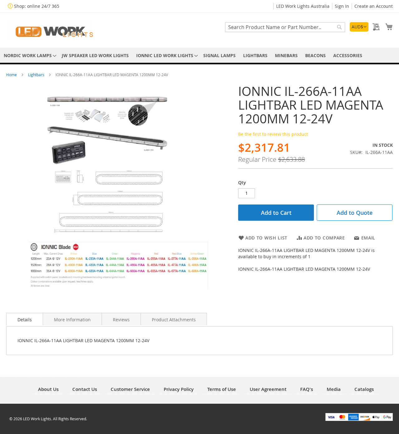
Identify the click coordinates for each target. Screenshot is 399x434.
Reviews (121, 320)
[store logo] (50, 30)
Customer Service (130, 389)
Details (24, 320)
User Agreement (268, 389)
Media (334, 389)
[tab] (24, 319)
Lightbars (36, 74)
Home (12, 74)
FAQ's (306, 389)
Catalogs (364, 389)
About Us (48, 389)
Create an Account (373, 6)
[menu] (199, 55)
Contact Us (84, 389)
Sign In (342, 6)
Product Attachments (174, 320)
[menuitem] (29, 55)
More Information (72, 320)
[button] (359, 27)
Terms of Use (221, 389)
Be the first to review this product (273, 134)
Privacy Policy (179, 389)
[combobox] (285, 27)
